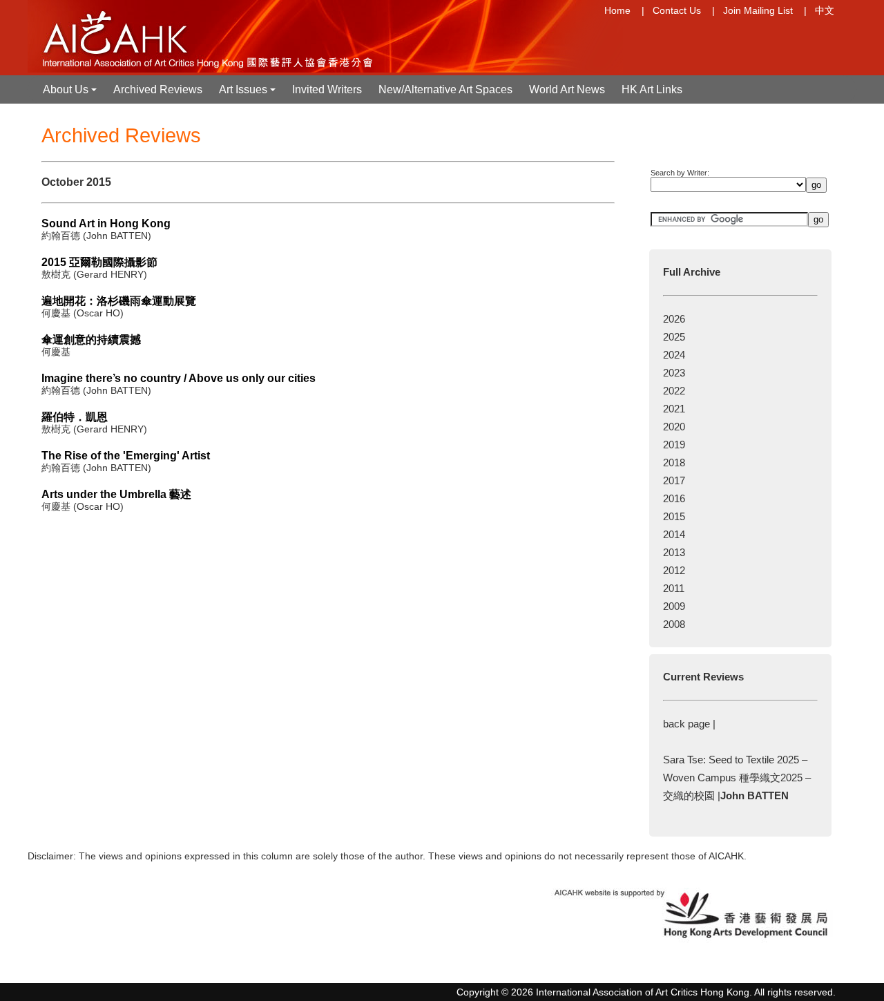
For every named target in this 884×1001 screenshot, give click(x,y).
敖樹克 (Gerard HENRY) (94, 274)
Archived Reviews (157, 89)
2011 (673, 588)
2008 (674, 624)
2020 (674, 426)
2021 (674, 408)
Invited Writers (327, 89)
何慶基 (55, 351)
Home (617, 10)
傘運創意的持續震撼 (96, 339)
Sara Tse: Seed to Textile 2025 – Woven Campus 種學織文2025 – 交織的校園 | (737, 777)
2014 (674, 534)
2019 (674, 444)
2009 (674, 606)
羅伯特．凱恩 (74, 417)
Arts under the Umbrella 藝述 (116, 494)
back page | (689, 724)
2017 (674, 480)
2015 (674, 516)
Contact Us (677, 10)
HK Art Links (652, 89)
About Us (71, 94)
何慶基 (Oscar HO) (82, 312)
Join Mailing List (758, 10)
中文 (824, 10)
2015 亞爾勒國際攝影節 (99, 262)
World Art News (567, 89)
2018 (674, 462)
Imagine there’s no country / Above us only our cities (178, 378)
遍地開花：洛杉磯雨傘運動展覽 (118, 301)
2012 (674, 570)
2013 (674, 552)
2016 (674, 498)
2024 (674, 355)
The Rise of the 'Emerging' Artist (125, 455)
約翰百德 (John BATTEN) (96, 235)
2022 (674, 391)
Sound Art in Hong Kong (106, 223)
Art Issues (248, 94)
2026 (674, 319)
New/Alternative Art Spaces (445, 89)
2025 (674, 337)
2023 (674, 373)
